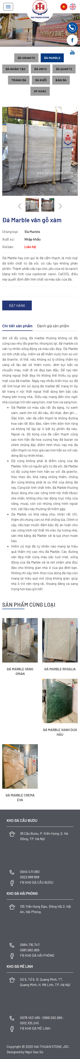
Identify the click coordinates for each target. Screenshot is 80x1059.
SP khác (40, 91)
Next (59, 206)
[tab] (17, 326)
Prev (20, 206)
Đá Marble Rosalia (60, 669)
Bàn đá (61, 80)
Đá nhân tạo (15, 69)
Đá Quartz (64, 69)
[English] (73, 7)
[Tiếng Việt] (64, 7)
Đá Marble (52, 58)
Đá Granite (26, 58)
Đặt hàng (17, 305)
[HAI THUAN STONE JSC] (40, 8)
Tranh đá (18, 80)
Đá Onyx (40, 69)
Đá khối (41, 80)
